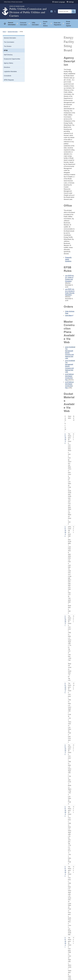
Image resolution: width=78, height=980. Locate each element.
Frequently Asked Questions (68, 259)
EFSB (6, 50)
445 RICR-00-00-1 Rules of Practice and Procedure (69, 278)
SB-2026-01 (65, 620)
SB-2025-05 (65, 687)
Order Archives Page (69, 312)
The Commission (9, 42)
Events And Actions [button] (48, 23)
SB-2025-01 (65, 942)
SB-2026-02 (65, 531)
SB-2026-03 (65, 438)
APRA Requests (9, 80)
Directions (7, 67)
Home (4, 31)
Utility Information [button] (37, 24)
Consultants (7, 76)
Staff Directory (8, 55)
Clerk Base (68, 315)
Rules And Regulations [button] (59, 24)
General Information (13, 31)
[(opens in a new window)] (51, 11)
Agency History (8, 63)
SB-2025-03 (65, 811)
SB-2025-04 (65, 749)
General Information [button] (13, 24)
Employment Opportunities (12, 59)
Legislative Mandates (10, 71)
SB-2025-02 (65, 871)
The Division (7, 46)
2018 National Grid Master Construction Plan (69, 377)
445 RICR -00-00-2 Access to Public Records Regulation (69, 292)
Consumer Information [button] (25, 24)
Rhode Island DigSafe (68, 23)
